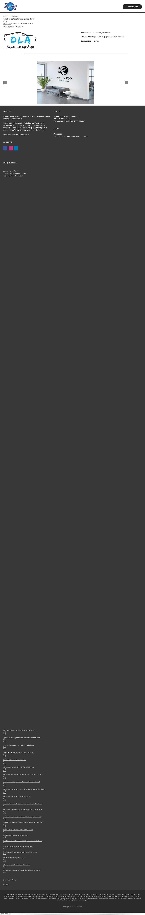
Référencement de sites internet (79, 894)
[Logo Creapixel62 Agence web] (10, 2)
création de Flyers (9, 896)
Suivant (15, 16)
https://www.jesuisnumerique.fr (78, 900)
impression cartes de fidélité (36, 896)
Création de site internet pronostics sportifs (16, 798)
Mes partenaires (10, 162)
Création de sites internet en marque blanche (94, 898)
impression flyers (21, 896)
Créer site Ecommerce (83, 896)
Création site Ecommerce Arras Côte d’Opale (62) (18, 769)
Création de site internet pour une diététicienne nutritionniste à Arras (24, 791)
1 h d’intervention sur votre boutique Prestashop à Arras (20, 853)
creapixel (7, 23)
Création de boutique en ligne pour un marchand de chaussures (22, 776)
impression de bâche (53, 896)
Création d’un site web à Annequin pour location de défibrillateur (22, 805)
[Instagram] (11, 148)
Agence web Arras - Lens (97, 894)
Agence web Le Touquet (113, 894)
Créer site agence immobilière (109, 896)
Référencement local (127, 896)
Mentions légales (10, 880)
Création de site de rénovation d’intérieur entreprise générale (22, 818)
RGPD (6, 884)
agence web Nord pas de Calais (58, 894)
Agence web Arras (10, 171)
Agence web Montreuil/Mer (14, 173)
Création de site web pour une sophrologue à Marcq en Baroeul (22, 811)
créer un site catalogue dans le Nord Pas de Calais (18, 747)
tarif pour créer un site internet (69, 898)
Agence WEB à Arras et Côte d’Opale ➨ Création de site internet (23, 824)
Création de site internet (67, 896)
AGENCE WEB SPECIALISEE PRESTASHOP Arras (18, 754)
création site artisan (28, 898)
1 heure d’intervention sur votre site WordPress (17, 847)
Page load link (5, 914)
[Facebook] (5, 148)
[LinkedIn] (16, 148)
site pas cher (95, 896)
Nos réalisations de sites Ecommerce (14, 761)
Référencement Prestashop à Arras (14, 859)
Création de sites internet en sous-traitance (122, 898)
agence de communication (39, 894)
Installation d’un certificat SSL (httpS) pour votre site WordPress (22, 841)
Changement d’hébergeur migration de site (16, 866)
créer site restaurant (41, 898)
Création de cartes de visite (130, 894)
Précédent (7, 16)
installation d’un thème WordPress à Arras (16, 836)
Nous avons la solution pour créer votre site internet (19, 732)
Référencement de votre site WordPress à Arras (18, 830)
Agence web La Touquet (13, 176)
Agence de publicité (24, 894)
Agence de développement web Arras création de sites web (21, 739)
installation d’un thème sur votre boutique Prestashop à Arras (21, 871)
